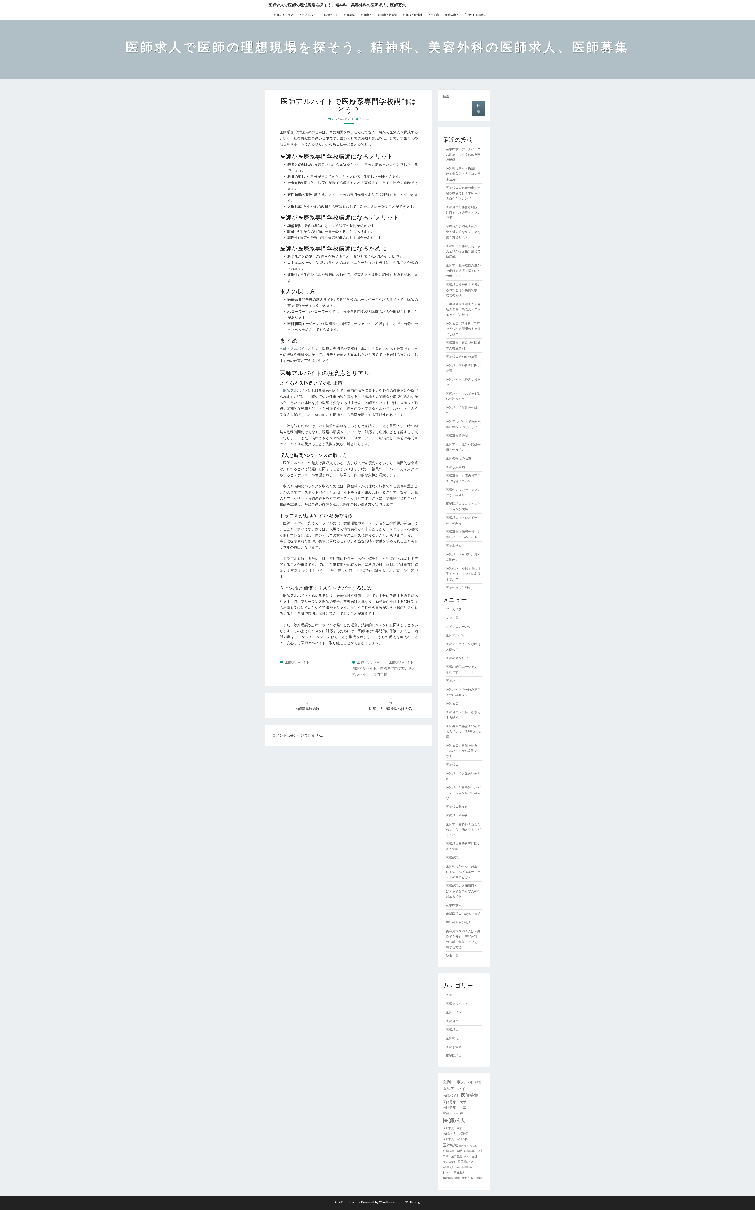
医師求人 (366, 15)
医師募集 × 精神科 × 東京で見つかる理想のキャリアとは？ (463, 328)
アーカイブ (454, 609)
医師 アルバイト (371, 662)
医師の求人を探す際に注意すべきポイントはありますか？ (463, 573)
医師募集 (349, 15)
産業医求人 (452, 15)
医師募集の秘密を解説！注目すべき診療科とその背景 (463, 212)
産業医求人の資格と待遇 (463, 914)
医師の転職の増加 (458, 458)
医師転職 (433, 15)
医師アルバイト (308, 15)
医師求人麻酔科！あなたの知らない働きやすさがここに (463, 829)
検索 (446, 97)
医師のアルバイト (294, 348)
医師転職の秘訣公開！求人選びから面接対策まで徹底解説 (463, 251)
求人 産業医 (449, 1162)
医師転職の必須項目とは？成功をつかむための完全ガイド (463, 891)
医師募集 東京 (454, 1107)
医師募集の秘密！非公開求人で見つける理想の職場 (463, 731)
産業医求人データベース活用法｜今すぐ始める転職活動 (463, 154)
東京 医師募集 (452, 1156)
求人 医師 (470, 1156)
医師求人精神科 (412, 15)
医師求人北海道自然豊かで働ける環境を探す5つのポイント (463, 270)
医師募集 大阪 (454, 1102)
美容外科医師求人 (476, 15)
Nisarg (415, 1202)
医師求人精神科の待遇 (461, 357)
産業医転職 (467, 1167)
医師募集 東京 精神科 (455, 1113)
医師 (449, 995)
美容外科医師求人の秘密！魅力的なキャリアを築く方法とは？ (463, 232)
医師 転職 (474, 1082)
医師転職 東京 (473, 1151)
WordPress (387, 1202)
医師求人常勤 (455, 467)
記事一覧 (452, 956)
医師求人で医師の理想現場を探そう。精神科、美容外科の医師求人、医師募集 (337, 4)
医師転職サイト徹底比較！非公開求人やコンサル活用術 (463, 173)
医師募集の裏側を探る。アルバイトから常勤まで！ (463, 750)
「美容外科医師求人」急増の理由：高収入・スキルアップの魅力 (463, 309)
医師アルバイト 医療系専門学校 (378, 668)
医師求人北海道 (387, 15)
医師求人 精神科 (456, 1133)
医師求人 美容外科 (455, 1139)
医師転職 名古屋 (468, 1145)
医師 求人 (454, 1081)
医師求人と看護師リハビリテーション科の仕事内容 (463, 792)
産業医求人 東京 (451, 1167)
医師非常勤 (454, 546)
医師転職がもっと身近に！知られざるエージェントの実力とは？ (463, 871)
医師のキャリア (283, 15)
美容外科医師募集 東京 (455, 1178)
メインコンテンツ (458, 626)
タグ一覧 (452, 618)
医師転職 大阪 (452, 1151)
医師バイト (331, 15)
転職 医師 (475, 1178)
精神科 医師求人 (454, 1172)
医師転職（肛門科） (460, 588)
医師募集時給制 (457, 436)
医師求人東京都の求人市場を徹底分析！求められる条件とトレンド (463, 193)
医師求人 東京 (452, 1128)
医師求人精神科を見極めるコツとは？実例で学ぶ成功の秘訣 (463, 290)
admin (364, 119)
